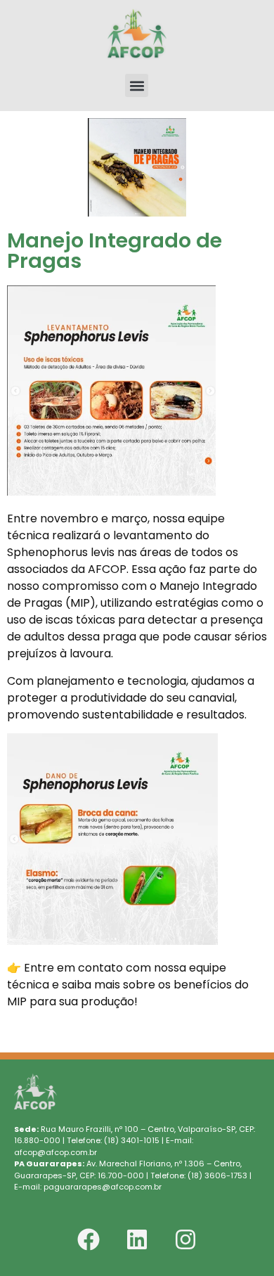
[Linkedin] (137, 1239)
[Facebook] (88, 1239)
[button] (136, 85)
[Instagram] (185, 1239)
